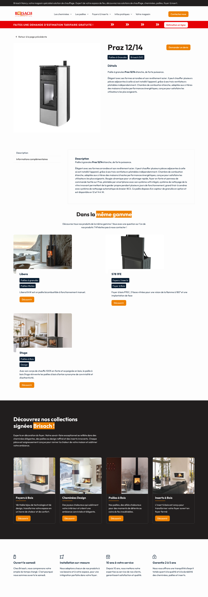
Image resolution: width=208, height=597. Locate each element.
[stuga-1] (42, 332)
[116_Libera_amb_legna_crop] (42, 254)
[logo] (24, 11)
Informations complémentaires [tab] (32, 159)
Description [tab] (22, 152)
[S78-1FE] (134, 254)
